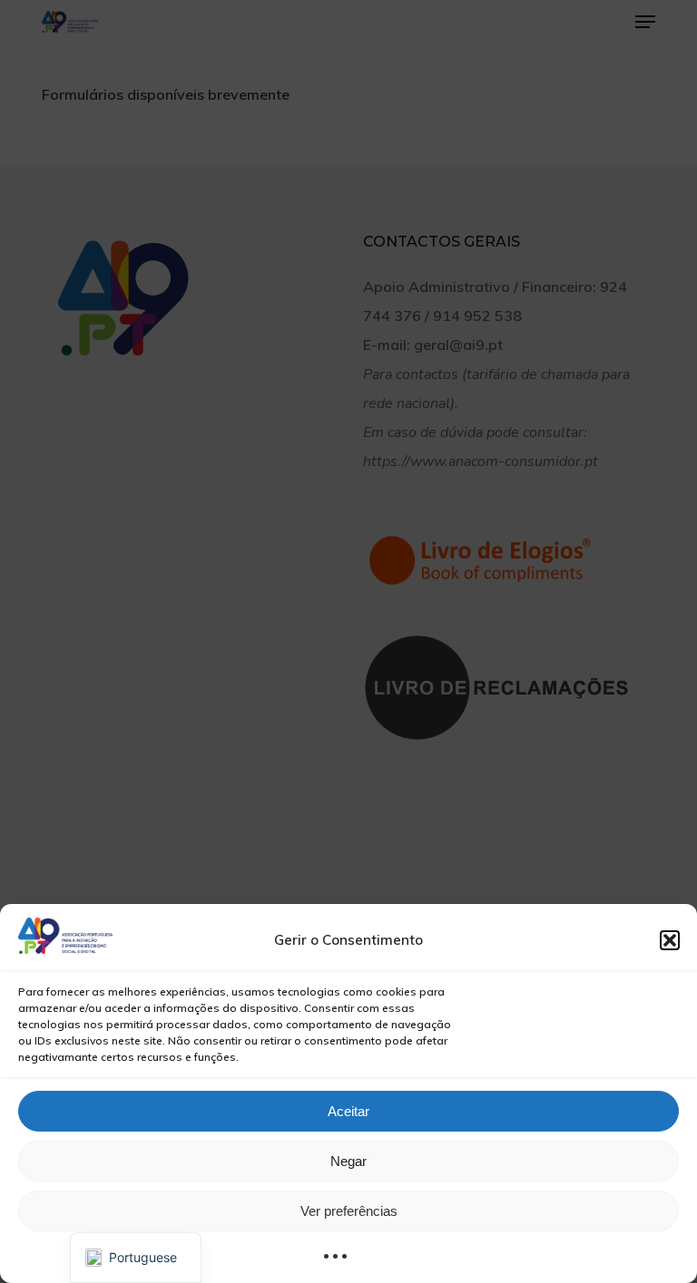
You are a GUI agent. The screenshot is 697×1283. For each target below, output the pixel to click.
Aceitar (348, 1111)
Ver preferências (349, 1211)
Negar (348, 1161)
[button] (670, 940)
